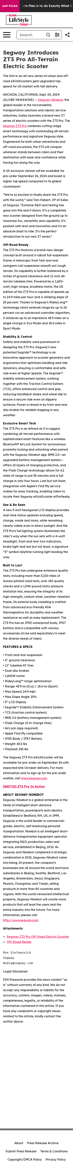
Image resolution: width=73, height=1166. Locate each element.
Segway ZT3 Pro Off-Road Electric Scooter (38, 936)
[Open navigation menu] (6, 34)
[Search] (48, 34)
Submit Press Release (21, 1151)
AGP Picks (9, 6)
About (18, 1143)
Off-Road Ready (19, 942)
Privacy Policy (55, 1159)
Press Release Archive (43, 1143)
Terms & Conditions (54, 1151)
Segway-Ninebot (50, 100)
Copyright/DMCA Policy (24, 1159)
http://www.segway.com (20, 920)
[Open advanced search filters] (57, 34)
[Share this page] (67, 34)
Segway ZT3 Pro (15, 126)
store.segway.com (34, 778)
